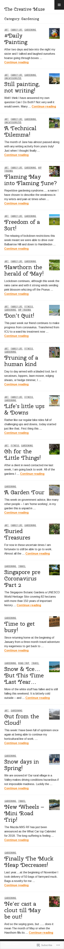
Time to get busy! (19, 627)
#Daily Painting (15, 39)
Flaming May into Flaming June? (30, 180)
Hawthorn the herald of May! (24, 270)
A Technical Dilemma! (20, 131)
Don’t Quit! (19, 315)
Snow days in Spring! (21, 765)
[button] (59, 5)
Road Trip (24, 663)
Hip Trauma (24, 310)
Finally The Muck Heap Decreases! (28, 862)
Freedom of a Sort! (22, 225)
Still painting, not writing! (22, 87)
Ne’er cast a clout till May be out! (22, 910)
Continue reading (16, 62)
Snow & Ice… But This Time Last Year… (24, 675)
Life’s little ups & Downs (24, 409)
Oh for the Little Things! (22, 454)
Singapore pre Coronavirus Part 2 (22, 578)
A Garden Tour (24, 492)
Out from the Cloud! (21, 719)
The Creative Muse (24, 9)
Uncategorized (13, 78)
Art (7, 29)
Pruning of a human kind (21, 361)
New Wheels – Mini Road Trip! (24, 813)
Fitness (29, 306)
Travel (22, 566)
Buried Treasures (17, 534)
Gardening (30, 29)
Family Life (17, 29)
